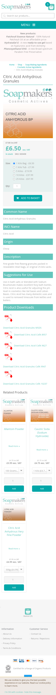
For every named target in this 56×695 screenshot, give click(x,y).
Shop (20, 64)
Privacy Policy (9, 643)
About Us (7, 633)
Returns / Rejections (40, 638)
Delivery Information (12, 638)
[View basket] (51, 7)
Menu (25, 25)
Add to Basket (30, 198)
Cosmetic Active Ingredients (29, 67)
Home (11, 64)
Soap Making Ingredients (36, 64)
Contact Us (36, 633)
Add (14, 488)
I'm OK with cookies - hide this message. (23, 692)
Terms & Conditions (12, 648)
